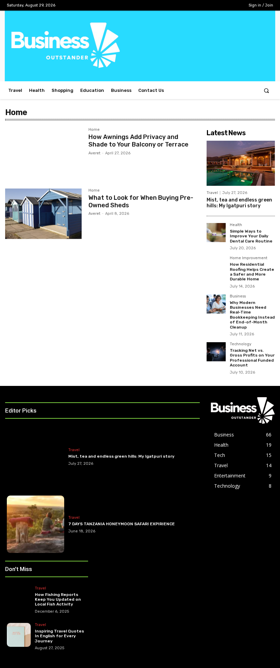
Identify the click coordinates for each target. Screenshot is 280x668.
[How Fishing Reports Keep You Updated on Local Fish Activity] (19, 598)
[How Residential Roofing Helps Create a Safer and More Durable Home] (216, 265)
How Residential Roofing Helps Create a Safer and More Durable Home (252, 271)
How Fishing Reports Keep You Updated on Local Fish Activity (58, 599)
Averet (94, 153)
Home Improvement (248, 258)
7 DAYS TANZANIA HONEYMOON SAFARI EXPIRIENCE (121, 523)
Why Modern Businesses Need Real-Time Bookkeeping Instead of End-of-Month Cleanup (252, 315)
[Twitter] (223, 5)
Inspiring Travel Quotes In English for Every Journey (59, 636)
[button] (266, 90)
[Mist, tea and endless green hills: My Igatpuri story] (241, 163)
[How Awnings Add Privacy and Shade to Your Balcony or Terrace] (43, 153)
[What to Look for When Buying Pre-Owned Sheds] (43, 214)
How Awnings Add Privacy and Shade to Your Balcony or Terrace (138, 140)
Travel (212, 193)
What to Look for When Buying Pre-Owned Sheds (140, 201)
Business (238, 296)
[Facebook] (201, 5)
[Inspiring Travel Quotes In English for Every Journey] (19, 635)
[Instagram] (212, 5)
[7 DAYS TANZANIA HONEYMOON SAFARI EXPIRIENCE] (35, 524)
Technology (240, 344)
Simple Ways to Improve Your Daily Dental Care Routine (251, 236)
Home (94, 130)
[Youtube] (233, 5)
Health (236, 225)
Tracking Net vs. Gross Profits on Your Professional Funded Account (252, 357)
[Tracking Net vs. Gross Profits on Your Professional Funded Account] (216, 351)
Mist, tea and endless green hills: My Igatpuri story (239, 203)
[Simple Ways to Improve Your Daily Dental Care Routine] (216, 232)
